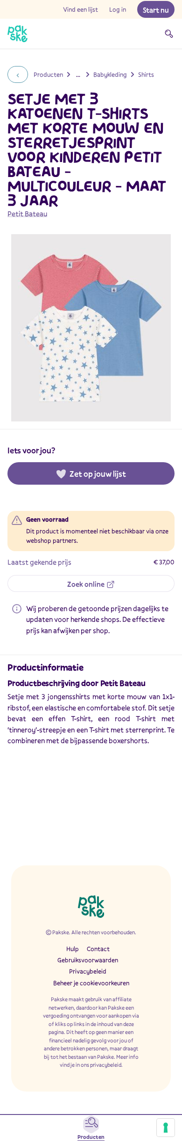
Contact (98, 949)
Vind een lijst (80, 9)
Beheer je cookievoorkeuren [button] (91, 983)
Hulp (72, 949)
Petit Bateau (27, 213)
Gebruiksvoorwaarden (87, 960)
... (78, 74)
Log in (117, 9)
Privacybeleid (87, 971)
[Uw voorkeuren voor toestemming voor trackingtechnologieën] (166, 1128)
